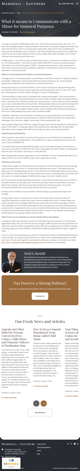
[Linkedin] (77, 444)
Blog (18, 13)
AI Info (39, 450)
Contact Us (40, 296)
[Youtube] (75, 444)
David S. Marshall (29, 32)
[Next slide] (44, 403)
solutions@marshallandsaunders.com (27, 242)
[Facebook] (71, 444)
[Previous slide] (36, 403)
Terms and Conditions (44, 447)
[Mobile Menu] (77, 3)
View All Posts (40, 412)
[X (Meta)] (68, 444)
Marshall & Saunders (8, 13)
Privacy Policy (41, 444)
